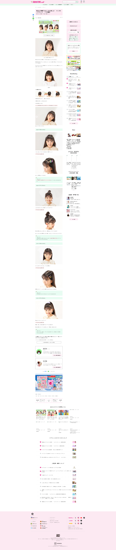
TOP (35, 7)
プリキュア (76, 39)
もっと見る (73, 123)
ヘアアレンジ (43, 7)
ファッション (72, 39)
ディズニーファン (52, 519)
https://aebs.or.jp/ (58, 540)
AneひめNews (45, 4)
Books (72, 4)
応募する (73, 51)
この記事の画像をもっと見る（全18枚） (49, 342)
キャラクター (76, 38)
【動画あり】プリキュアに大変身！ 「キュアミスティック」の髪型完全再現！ (55, 400)
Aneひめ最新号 (51, 4)
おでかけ (71, 38)
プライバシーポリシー (77, 527)
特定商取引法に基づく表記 (71, 528)
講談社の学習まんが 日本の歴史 (54, 520)
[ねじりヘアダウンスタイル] (49, 116)
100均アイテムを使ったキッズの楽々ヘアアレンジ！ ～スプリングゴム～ (42, 400)
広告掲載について (70, 527)
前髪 (36, 394)
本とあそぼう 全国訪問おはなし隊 (54, 522)
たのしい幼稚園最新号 (59, 4)
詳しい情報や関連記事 (57, 355)
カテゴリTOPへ (49, 401)
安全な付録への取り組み (79, 528)
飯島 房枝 (39, 17)
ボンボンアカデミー (52, 517)
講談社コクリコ (68, 184)
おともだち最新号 (66, 4)
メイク (77, 36)
